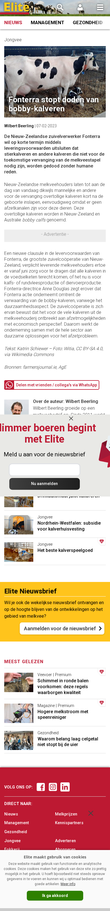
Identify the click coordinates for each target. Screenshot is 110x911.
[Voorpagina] (17, 8)
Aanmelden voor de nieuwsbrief (60, 628)
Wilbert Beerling (19, 126)
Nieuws (13, 22)
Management (47, 22)
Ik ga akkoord (55, 895)
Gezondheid (88, 22)
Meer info (68, 884)
